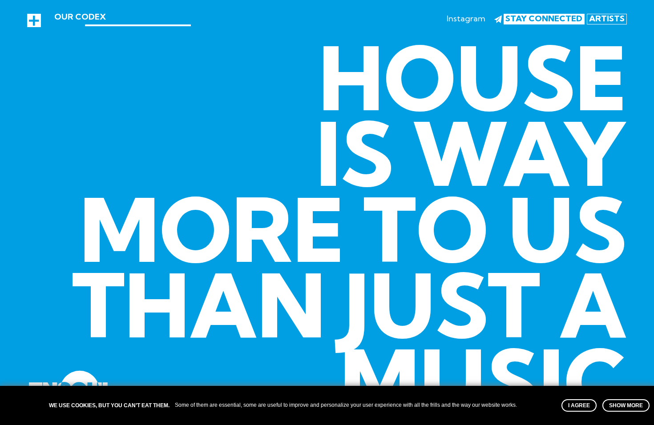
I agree (579, 405)
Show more (626, 405)
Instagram (466, 18)
